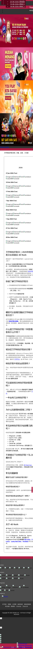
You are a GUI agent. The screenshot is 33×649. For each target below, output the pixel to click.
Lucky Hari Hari (16, 541)
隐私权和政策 (27, 604)
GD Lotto (27, 539)
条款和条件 (20, 604)
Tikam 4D (25, 606)
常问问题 (7, 606)
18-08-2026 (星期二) (17, 6)
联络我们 (13, 606)
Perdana (25, 541)
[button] (3, 147)
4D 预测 (14, 604)
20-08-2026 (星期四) (17, 2)
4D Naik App (28, 465)
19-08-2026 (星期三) (17, 4)
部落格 (9, 604)
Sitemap (18, 606)
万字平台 (17, 359)
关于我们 (4, 604)
